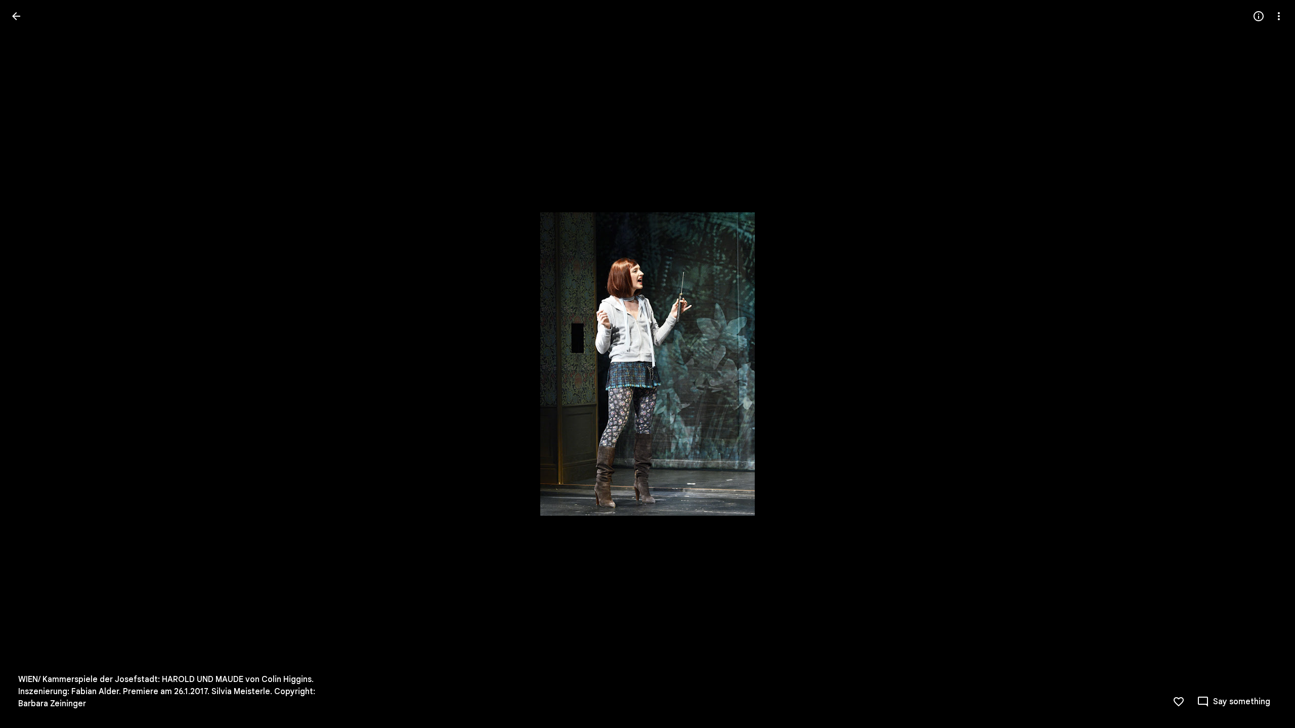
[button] (28, 364)
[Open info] (1258, 16)
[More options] (1279, 16)
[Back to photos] (16, 16)
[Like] (1179, 702)
